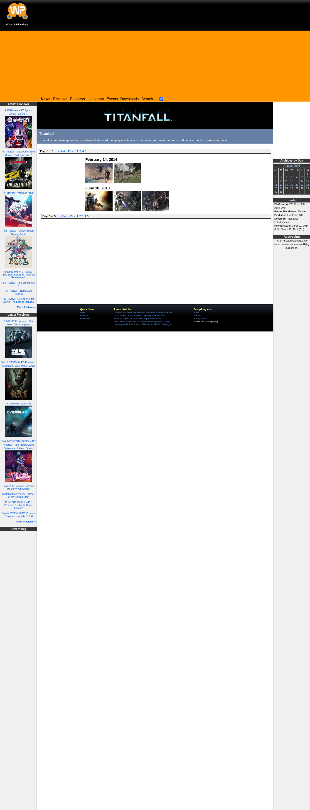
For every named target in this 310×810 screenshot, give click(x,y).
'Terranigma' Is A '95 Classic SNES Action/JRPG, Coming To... (144, 324)
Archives (84, 315)
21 (302, 184)
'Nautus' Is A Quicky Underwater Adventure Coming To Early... (144, 313)
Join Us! (198, 315)
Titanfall (291, 200)
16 (275, 184)
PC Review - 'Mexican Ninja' (18, 192)
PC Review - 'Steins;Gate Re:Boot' (18, 292)
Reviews (60, 99)
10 (281, 181)
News (83, 313)
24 (281, 188)
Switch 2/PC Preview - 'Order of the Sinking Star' (18, 495)
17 (281, 184)
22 (307, 184)
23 (275, 188)
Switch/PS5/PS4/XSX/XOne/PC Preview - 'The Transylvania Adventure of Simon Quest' (18, 445)
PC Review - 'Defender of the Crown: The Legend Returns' (18, 300)
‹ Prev (69, 151)
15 (307, 181)
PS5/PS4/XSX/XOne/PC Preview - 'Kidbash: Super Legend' (18, 505)
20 (296, 184)
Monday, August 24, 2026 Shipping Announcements (138, 318)
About (196, 313)
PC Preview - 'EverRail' (18, 403)
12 (291, 181)
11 (286, 181)
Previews (77, 99)
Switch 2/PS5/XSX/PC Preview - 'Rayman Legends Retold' (18, 514)
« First (61, 151)
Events (112, 99)
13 (296, 181)
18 (286, 184)
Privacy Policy (200, 318)
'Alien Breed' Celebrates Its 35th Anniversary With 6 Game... (143, 321)
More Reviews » (26, 307)
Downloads (129, 99)
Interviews (96, 99)
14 (302, 181)
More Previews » (26, 521)
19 (291, 184)
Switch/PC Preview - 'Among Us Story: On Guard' (18, 487)
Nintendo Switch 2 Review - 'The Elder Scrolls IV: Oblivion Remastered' (18, 274)
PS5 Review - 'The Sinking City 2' (18, 284)
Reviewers (85, 318)
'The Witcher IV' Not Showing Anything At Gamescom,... (141, 315)
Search (147, 99)
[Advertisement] (155, 62)
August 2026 (291, 165)
